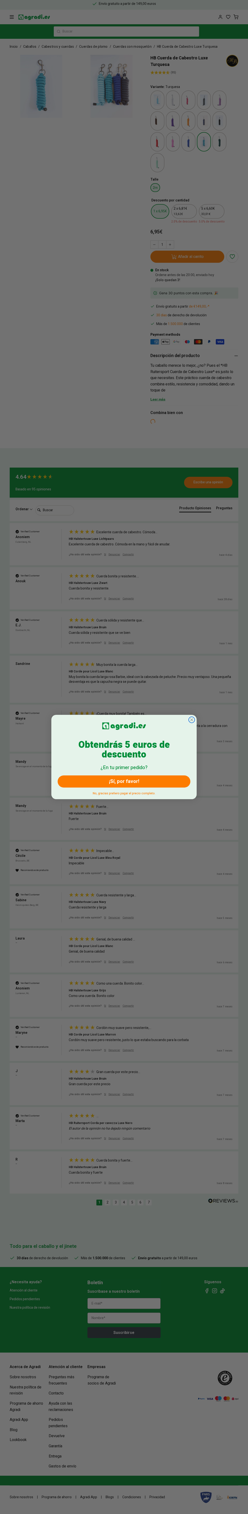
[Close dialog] (192, 720)
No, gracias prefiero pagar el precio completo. (124, 792)
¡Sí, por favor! (124, 781)
